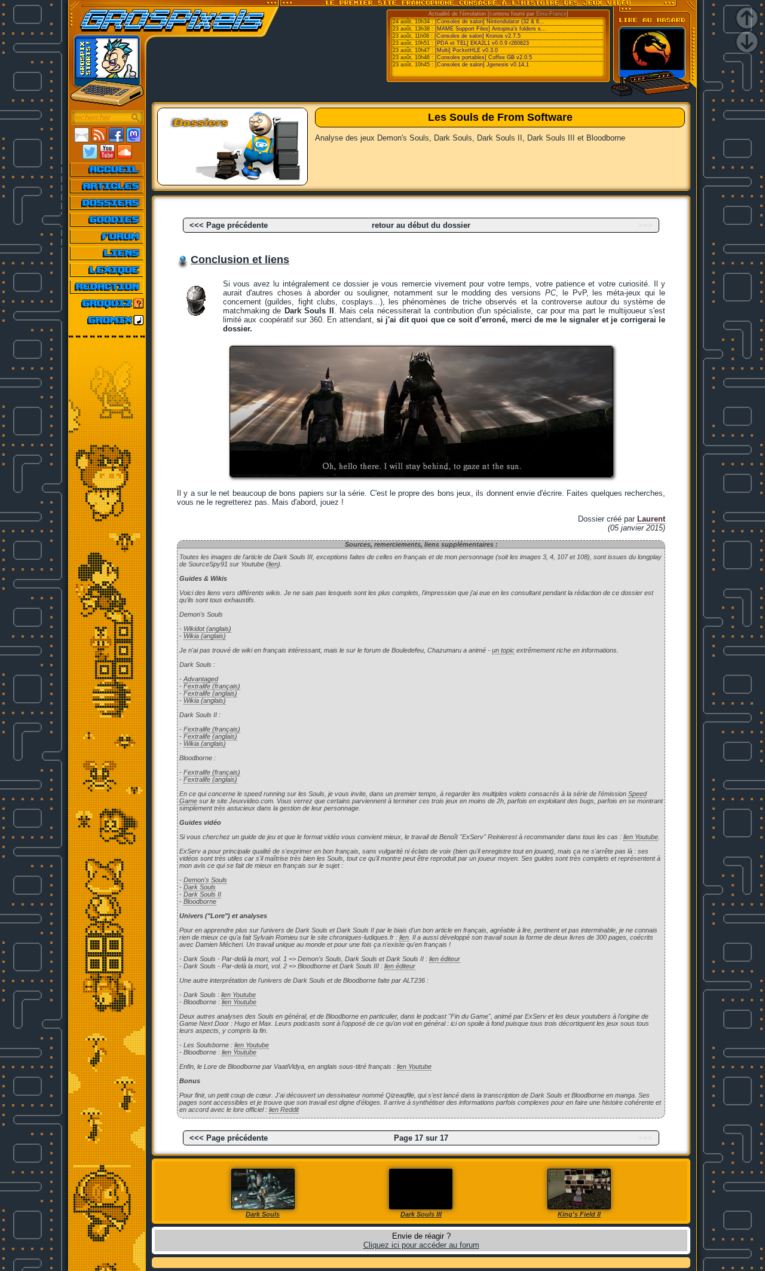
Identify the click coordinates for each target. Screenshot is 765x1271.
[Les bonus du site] (107, 219)
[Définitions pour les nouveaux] (107, 269)
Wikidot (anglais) (207, 628)
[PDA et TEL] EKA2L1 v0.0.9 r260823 (482, 43)
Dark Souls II (202, 894)
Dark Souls (199, 887)
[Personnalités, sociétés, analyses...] (107, 202)
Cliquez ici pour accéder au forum (421, 1244)
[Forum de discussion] (107, 236)
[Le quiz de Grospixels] (107, 303)
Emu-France (551, 14)
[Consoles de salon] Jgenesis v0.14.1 (482, 65)
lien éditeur (444, 958)
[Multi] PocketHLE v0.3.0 (466, 50)
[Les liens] (107, 253)
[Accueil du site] (107, 169)
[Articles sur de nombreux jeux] (107, 186)
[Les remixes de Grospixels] (107, 320)
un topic (503, 650)
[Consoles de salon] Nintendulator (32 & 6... (489, 22)
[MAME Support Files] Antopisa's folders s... (490, 29)
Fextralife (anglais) (210, 693)
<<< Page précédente (228, 225)
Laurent (651, 518)
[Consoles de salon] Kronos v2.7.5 (477, 36)
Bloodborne (199, 901)
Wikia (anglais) (204, 635)
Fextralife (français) (211, 686)
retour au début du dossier (421, 225)
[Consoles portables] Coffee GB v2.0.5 (483, 57)
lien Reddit (284, 1109)
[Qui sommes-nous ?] (107, 286)
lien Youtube (640, 836)
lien (273, 564)
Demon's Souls (205, 879)
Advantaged (200, 678)
